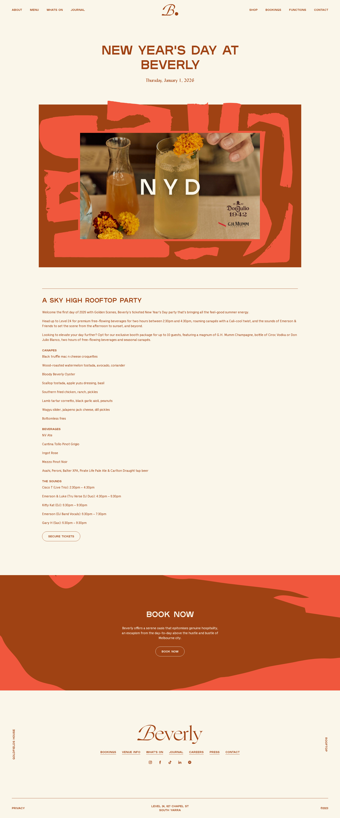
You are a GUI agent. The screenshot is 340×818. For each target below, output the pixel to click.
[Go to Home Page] (170, 10)
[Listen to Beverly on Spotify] (190, 762)
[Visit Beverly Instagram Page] (150, 762)
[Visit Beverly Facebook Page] (160, 762)
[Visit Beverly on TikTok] (170, 762)
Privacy (18, 808)
